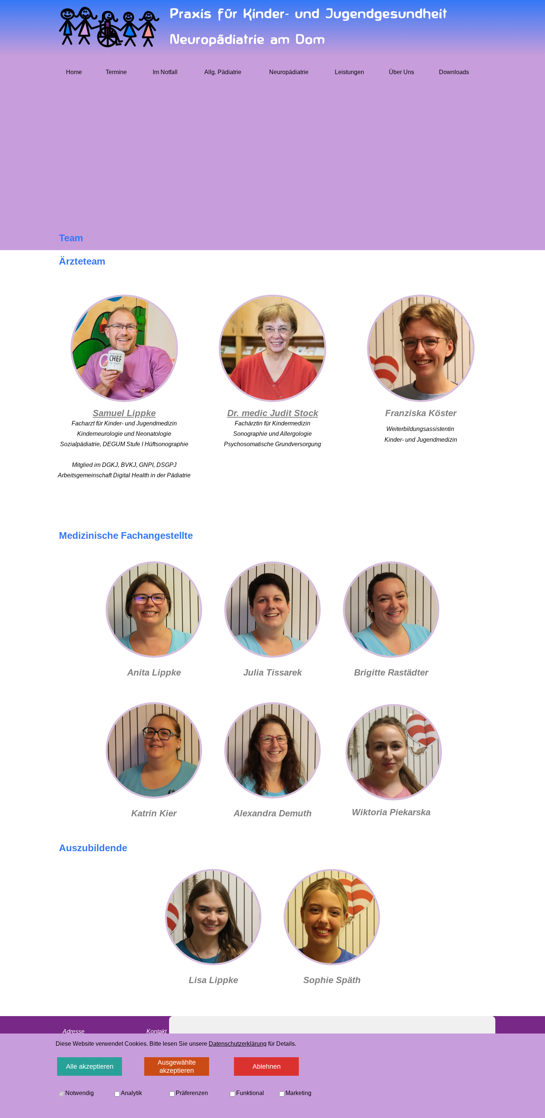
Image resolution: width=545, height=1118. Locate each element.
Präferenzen (192, 1093)
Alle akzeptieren (89, 1066)
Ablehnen (266, 1066)
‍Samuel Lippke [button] (124, 413)
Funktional (250, 1093)
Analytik (131, 1093)
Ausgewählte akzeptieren (177, 1066)
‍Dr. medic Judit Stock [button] (272, 413)
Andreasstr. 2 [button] (80, 1053)
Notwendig (79, 1093)
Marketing (298, 1093)
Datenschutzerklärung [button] (238, 1044)
